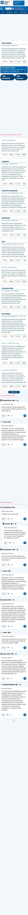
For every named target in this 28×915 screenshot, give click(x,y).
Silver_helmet (7, 654)
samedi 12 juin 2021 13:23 (7, 404)
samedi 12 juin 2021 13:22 (7, 511)
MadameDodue (7, 400)
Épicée (16, 12)
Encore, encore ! (14, 392)
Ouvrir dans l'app (17, 3)
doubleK (5, 600)
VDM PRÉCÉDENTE (6, 77)
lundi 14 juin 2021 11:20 (7, 688)
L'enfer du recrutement (9, 191)
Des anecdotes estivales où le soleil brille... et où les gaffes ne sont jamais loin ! (13, 69)
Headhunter (6, 218)
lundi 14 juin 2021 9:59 (7, 657)
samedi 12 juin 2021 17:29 (7, 603)
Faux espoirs (6, 314)
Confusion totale (7, 288)
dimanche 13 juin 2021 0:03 (8, 636)
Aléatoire (9, 12)
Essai (3, 241)
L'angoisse (5, 161)
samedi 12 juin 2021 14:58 (7, 425)
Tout (2, 12)
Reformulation (7, 43)
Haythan (7, 524)
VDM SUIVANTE (20, 77)
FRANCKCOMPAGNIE (9, 684)
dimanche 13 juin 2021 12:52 (10, 527)
